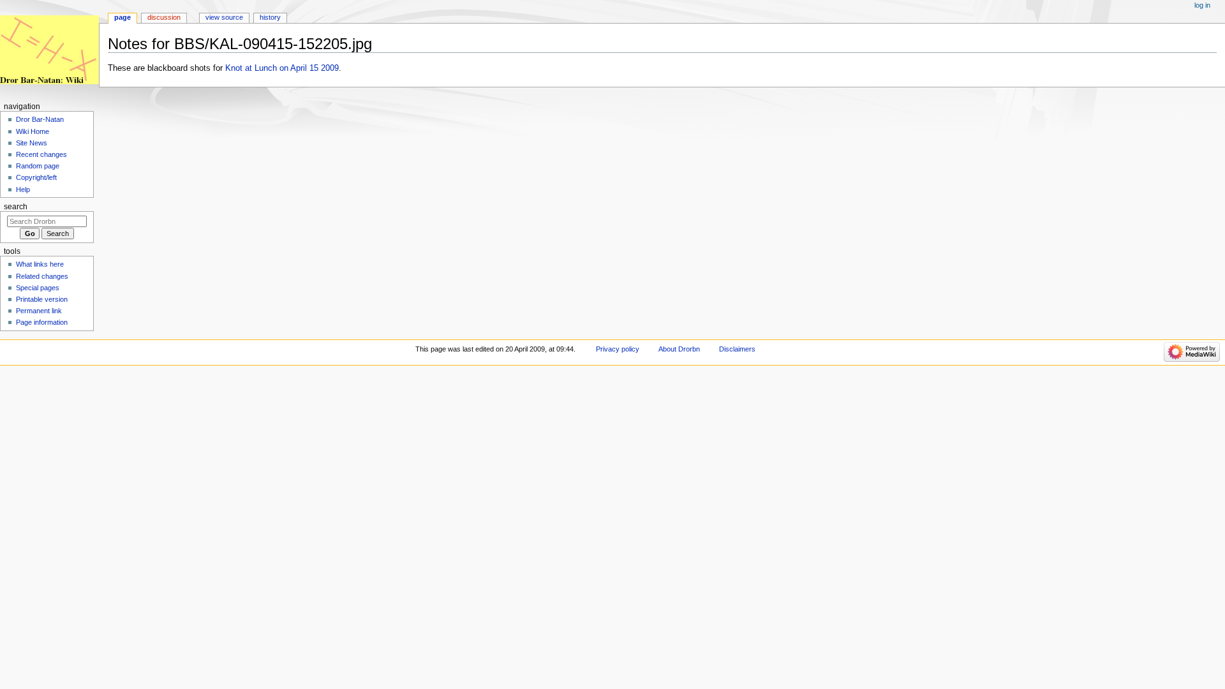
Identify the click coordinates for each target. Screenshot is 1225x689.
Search (15, 207)
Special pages (37, 288)
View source (224, 17)
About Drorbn (679, 349)
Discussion (164, 17)
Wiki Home (32, 131)
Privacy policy (617, 349)
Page (122, 17)
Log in (1202, 5)
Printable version (42, 299)
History (270, 17)
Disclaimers (737, 349)
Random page (37, 166)
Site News (31, 143)
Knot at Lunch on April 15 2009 (282, 68)
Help (23, 189)
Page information (42, 322)
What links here (40, 264)
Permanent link (39, 311)
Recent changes (41, 154)
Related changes (42, 276)
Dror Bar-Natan (40, 119)
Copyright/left (36, 177)
